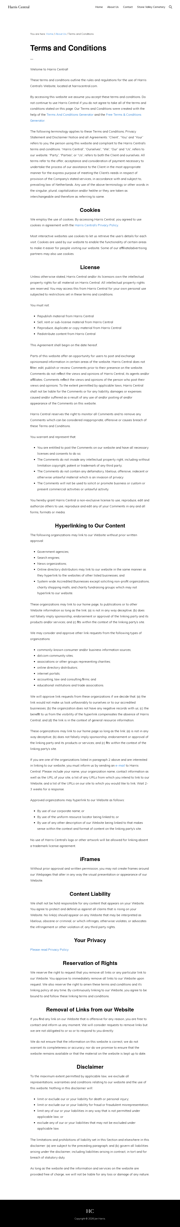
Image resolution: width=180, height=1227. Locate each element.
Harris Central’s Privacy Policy (96, 225)
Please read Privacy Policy (49, 950)
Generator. (37, 120)
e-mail (120, 765)
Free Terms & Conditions (123, 115)
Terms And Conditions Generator (70, 115)
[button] (170, 7)
